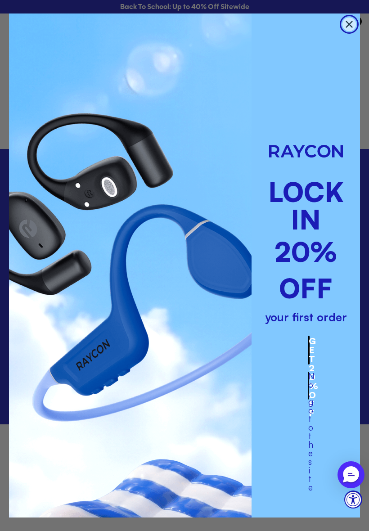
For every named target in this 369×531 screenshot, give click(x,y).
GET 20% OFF (309, 350)
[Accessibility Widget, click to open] (353, 499)
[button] (351, 474)
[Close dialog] (349, 24)
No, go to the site (308, 386)
